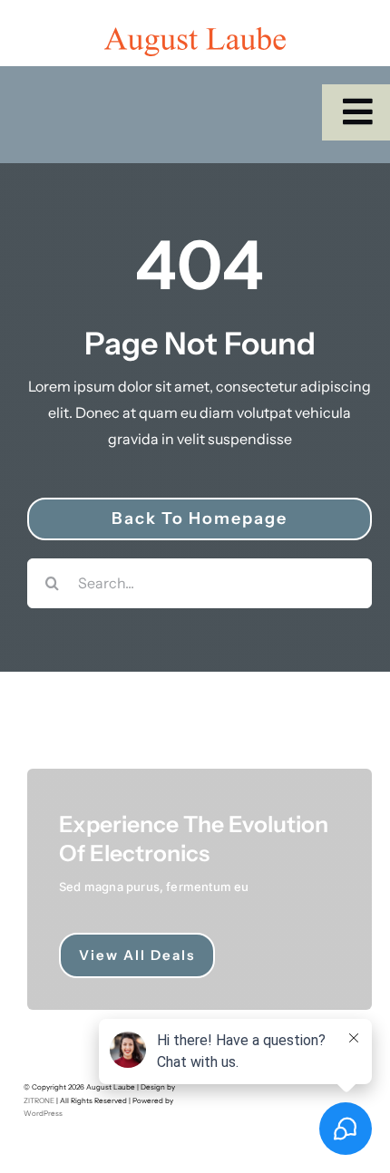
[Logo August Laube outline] (195, 34)
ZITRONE (39, 1100)
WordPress (43, 1113)
